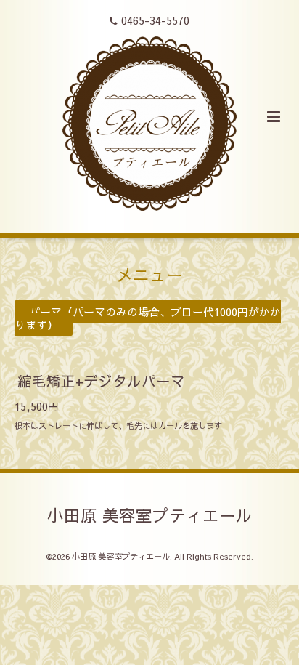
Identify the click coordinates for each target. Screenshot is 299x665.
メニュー (149, 274)
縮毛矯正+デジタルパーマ (101, 380)
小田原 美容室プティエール (150, 515)
